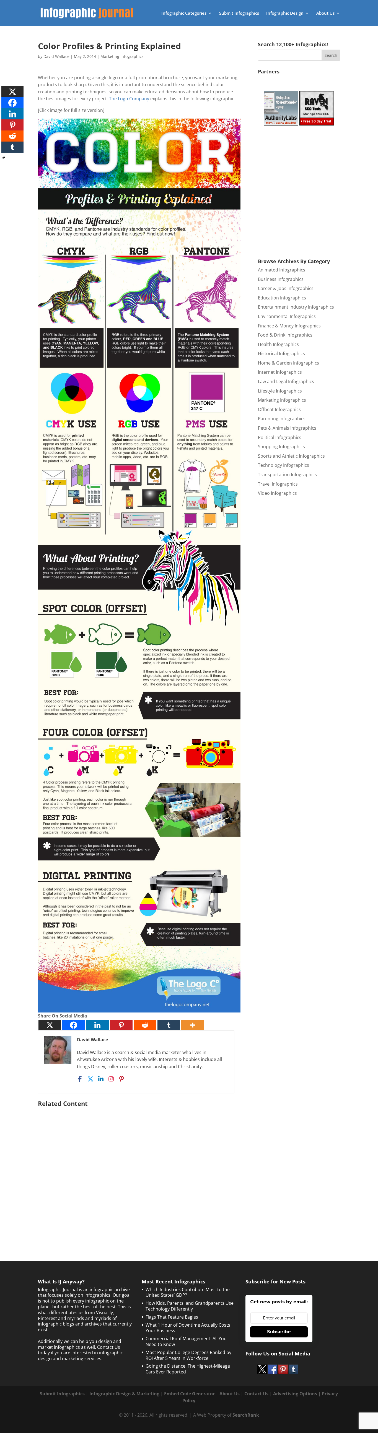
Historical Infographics (281, 353)
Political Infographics (279, 437)
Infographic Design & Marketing (124, 1394)
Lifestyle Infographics (280, 391)
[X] (49, 1025)
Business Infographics (281, 279)
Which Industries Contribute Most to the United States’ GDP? (188, 1292)
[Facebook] (73, 1025)
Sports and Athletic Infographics (291, 456)
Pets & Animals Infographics (287, 428)
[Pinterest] (121, 1025)
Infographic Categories (183, 13)
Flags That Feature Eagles (172, 1317)
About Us (325, 13)
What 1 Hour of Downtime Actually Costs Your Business (188, 1328)
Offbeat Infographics (279, 409)
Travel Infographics (278, 484)
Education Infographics (282, 298)
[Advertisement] (139, 1170)
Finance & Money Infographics (289, 326)
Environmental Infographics (287, 316)
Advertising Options (295, 1394)
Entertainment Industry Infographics (296, 307)
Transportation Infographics (287, 474)
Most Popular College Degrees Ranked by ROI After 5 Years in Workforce (188, 1355)
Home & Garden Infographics (288, 363)
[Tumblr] (168, 1025)
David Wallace (56, 56)
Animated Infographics (281, 270)
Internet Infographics (280, 372)
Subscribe (279, 1331)
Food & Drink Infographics (285, 335)
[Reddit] (145, 1025)
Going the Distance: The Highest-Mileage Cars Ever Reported (188, 1369)
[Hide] (3, 158)
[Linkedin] (97, 1025)
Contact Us (256, 1394)
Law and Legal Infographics (286, 381)
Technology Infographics (283, 465)
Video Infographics (277, 493)
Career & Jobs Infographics (286, 288)
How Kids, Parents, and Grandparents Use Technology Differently (190, 1306)
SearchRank (245, 1415)
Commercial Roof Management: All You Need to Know (186, 1341)
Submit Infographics (239, 13)
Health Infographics (278, 344)
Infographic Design (285, 13)
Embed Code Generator (189, 1394)
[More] (192, 1025)
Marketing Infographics (122, 56)
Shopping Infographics (281, 447)
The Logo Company (129, 99)
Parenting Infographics (281, 419)
